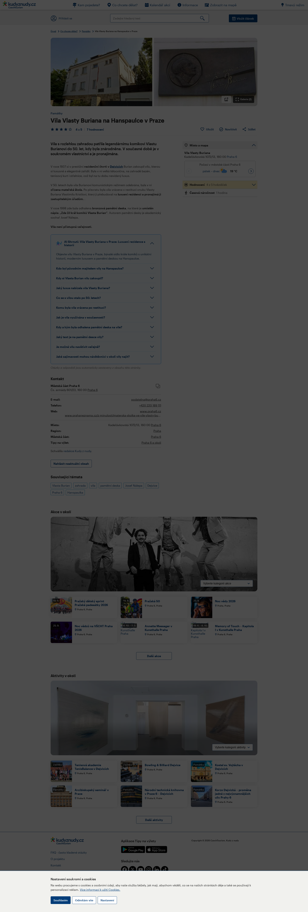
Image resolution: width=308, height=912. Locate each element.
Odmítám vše (84, 900)
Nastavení (107, 900)
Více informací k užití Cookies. (100, 889)
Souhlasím (60, 900)
